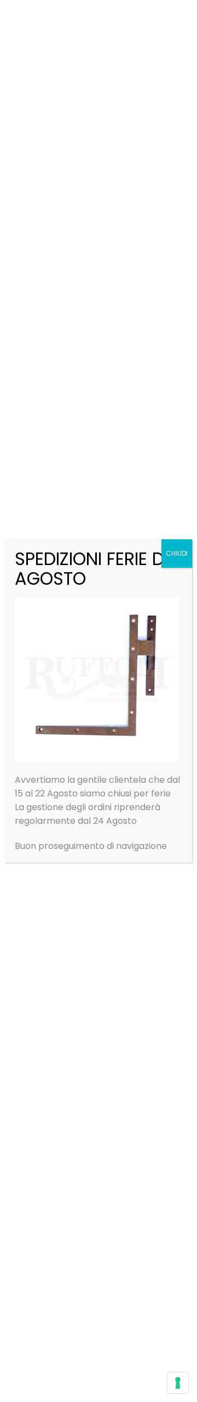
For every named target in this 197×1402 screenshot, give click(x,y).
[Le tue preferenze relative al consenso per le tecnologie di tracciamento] (177, 1382)
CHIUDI (177, 553)
